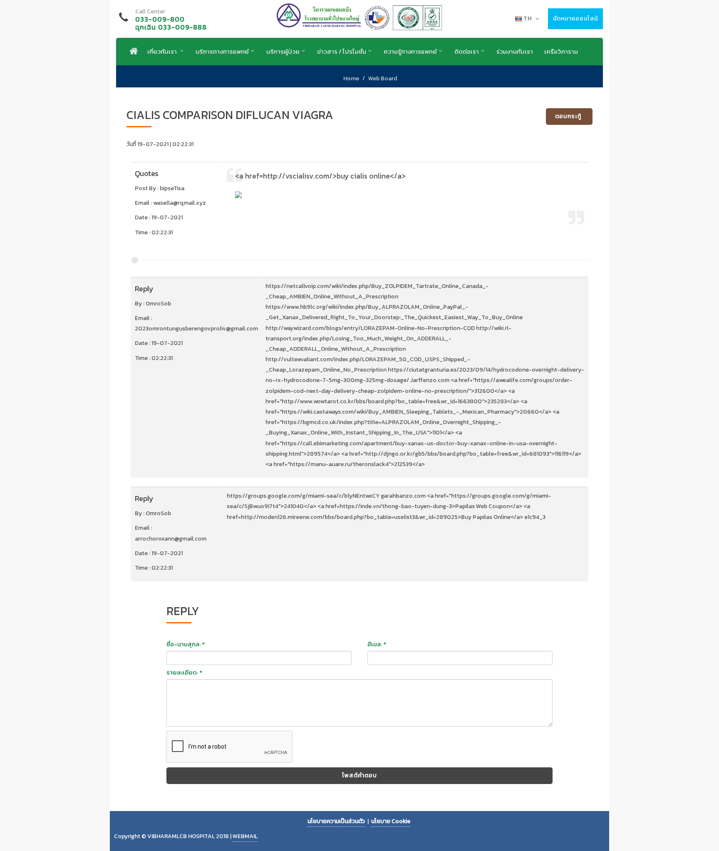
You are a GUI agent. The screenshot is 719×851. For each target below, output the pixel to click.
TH (527, 18)
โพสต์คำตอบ (359, 775)
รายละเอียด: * (184, 672)
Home (351, 78)
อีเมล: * (376, 644)
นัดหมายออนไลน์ (575, 18)
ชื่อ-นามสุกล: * (185, 644)
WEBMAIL (245, 836)
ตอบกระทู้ (568, 116)
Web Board (382, 78)
